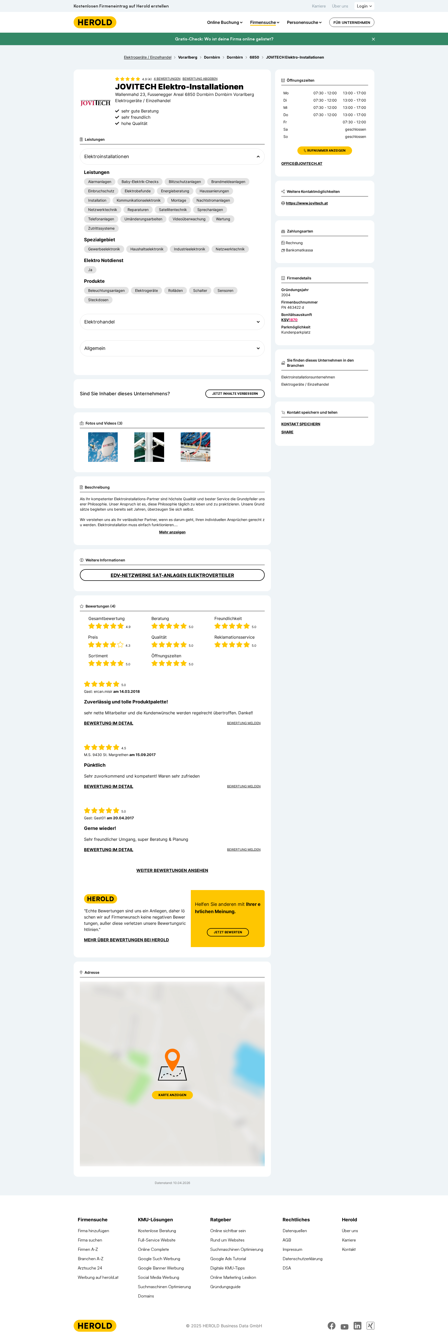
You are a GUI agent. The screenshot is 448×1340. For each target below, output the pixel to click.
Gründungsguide (225, 1286)
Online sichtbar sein (228, 1230)
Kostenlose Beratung (157, 1230)
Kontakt (349, 1249)
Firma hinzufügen (93, 1230)
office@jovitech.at (301, 163)
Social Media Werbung (158, 1277)
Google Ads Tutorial (228, 1258)
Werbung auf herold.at (98, 1277)
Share (287, 432)
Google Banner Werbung (161, 1268)
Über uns (340, 6)
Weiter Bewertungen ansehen (172, 870)
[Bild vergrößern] (113, 438)
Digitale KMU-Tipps (227, 1268)
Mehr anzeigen (172, 532)
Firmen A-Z (88, 1249)
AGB (287, 1240)
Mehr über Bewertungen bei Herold (126, 939)
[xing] (370, 1325)
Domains (146, 1296)
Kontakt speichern (300, 424)
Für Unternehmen (351, 22)
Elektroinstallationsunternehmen (308, 377)
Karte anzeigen (172, 1095)
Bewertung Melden (244, 723)
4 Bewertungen (167, 79)
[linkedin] (357, 1325)
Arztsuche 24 (90, 1268)
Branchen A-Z (90, 1258)
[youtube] (344, 1325)
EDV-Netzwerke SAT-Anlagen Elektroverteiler (172, 575)
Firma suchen (90, 1240)
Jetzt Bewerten (228, 932)
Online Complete (153, 1249)
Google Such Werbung (159, 1258)
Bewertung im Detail (108, 723)
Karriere (319, 6)
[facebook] (331, 1325)
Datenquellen (295, 1230)
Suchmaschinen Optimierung (164, 1286)
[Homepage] (95, 22)
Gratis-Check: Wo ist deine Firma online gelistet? (224, 38)
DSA (287, 1268)
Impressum (292, 1249)
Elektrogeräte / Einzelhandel (305, 384)
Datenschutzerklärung (303, 1258)
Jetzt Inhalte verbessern (235, 394)
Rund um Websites (227, 1240)
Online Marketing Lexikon (233, 1277)
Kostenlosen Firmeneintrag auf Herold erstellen (121, 6)
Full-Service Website (157, 1240)
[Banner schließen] (373, 39)
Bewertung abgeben (200, 79)
